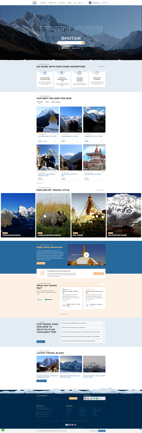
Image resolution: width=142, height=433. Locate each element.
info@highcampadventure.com (45, 414)
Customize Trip (82, 415)
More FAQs (40, 341)
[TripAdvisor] (66, 48)
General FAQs (95, 411)
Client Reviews (69, 411)
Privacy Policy (95, 430)
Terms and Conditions (97, 409)
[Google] (40, 299)
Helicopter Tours (117, 235)
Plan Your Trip (105, 2)
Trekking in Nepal (11, 235)
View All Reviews (63, 314)
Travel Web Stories (83, 409)
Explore (54, 141)
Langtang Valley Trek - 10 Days (69, 136)
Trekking (40, 102)
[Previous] (101, 284)
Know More (40, 263)
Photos (67, 413)
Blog (75, 2)
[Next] (104, 284)
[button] (83, 42)
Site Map (94, 413)
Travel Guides (68, 409)
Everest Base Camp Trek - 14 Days (47, 136)
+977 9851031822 (96, 3)
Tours (47, 102)
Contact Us (80, 2)
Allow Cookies (102, 430)
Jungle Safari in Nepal (49, 235)
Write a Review (82, 411)
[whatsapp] (2, 429)
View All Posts (41, 380)
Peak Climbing (55, 102)
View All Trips (39, 183)
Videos (67, 415)
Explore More (101, 66)
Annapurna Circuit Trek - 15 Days (93, 136)
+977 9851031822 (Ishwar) (44, 416)
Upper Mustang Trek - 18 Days (93, 174)
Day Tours (78, 235)
